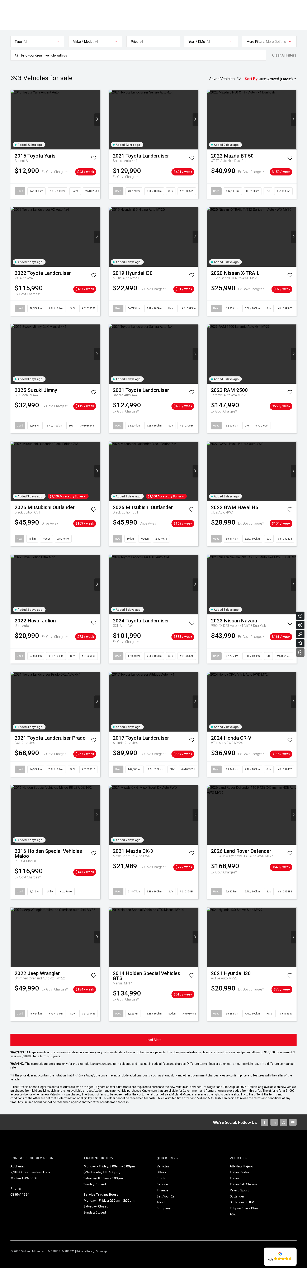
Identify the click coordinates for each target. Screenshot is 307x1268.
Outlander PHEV (242, 1202)
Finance (162, 1190)
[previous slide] (13, 120)
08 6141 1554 (19, 1194)
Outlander (237, 1196)
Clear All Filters (284, 55)
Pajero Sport (239, 1190)
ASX (233, 1214)
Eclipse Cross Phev (244, 1208)
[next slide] (97, 120)
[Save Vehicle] (93, 159)
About (161, 1202)
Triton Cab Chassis (243, 1184)
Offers (161, 1172)
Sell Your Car (166, 1196)
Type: (19, 42)
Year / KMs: (197, 42)
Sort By (251, 79)
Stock (161, 1178)
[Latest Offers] (300, 643)
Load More (153, 1040)
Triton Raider (239, 1172)
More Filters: (255, 42)
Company (164, 1208)
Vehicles (163, 1166)
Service (162, 1184)
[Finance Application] (300, 625)
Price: (135, 42)
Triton (234, 1178)
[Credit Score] (300, 616)
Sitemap (101, 1251)
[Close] (300, 652)
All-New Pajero (241, 1166)
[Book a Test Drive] (300, 634)
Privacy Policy (85, 1251)
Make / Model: (83, 42)
